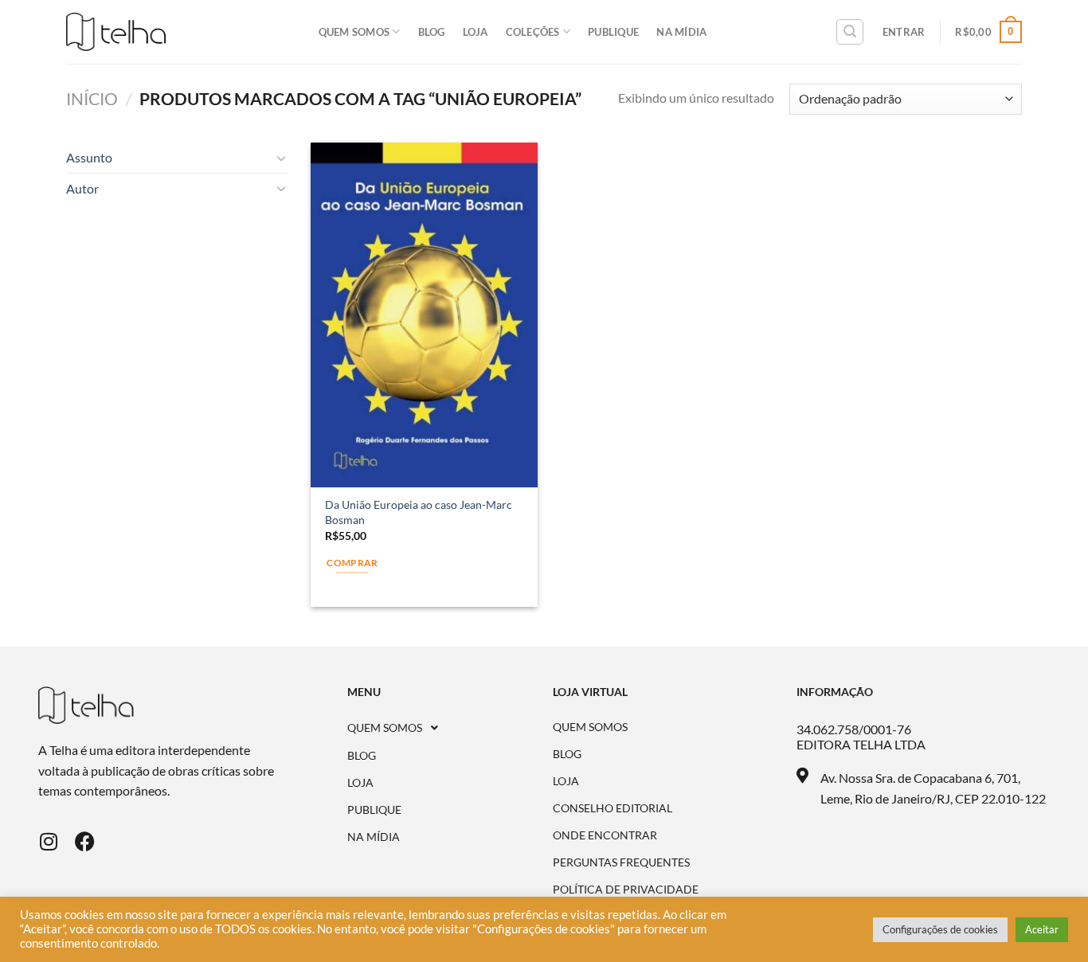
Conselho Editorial (612, 808)
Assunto (89, 157)
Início (92, 98)
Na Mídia (681, 31)
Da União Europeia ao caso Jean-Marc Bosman (418, 512)
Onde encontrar (605, 835)
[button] (450, 728)
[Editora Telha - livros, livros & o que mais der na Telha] (116, 32)
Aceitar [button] (1042, 929)
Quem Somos (354, 31)
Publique (613, 31)
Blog (431, 31)
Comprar (352, 562)
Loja (475, 31)
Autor (82, 188)
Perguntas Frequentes (621, 862)
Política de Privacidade (626, 889)
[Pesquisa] (849, 32)
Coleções (533, 31)
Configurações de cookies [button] (940, 929)
